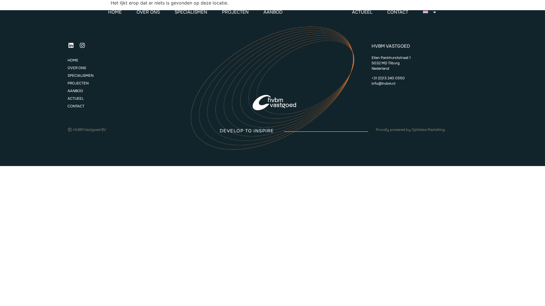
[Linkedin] (71, 45)
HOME (115, 12)
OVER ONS (148, 12)
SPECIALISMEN (191, 12)
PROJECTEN (235, 12)
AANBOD (273, 12)
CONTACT (397, 12)
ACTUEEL (362, 12)
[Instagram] (82, 45)
